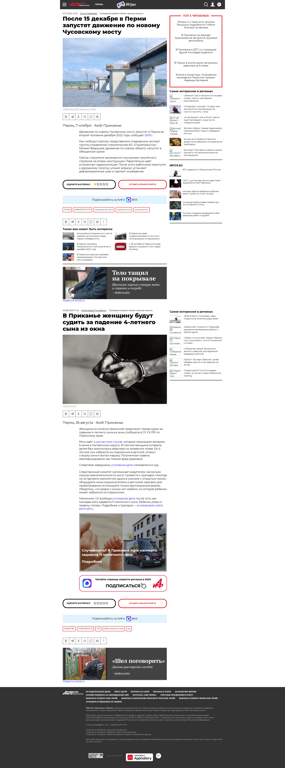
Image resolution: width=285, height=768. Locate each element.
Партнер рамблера (114, 756)
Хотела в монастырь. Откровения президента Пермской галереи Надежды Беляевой (196, 77)
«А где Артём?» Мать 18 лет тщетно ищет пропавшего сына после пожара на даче (202, 120)
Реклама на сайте (140, 692)
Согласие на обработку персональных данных (106, 730)
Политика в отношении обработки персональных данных (111, 732)
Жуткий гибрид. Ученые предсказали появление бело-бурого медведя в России (203, 131)
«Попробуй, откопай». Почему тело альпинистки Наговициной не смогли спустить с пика (202, 109)
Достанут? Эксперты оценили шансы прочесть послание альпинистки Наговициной (203, 152)
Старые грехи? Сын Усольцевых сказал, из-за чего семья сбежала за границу (202, 373)
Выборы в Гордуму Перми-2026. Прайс (198, 698)
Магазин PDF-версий (185, 692)
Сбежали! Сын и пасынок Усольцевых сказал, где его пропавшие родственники (203, 98)
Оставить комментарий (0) (142, 184)
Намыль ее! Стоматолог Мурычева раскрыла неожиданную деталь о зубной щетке (201, 329)
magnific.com (70, 406)
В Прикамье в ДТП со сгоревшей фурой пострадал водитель (196, 51)
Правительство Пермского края (79, 109)
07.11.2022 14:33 (70, 13)
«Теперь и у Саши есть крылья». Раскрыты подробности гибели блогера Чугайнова (196, 25)
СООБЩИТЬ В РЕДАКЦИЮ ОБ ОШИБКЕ (104, 702)
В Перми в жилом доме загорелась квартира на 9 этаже (196, 64)
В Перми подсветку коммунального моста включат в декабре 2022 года (94, 246)
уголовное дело (122, 465)
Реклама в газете (162, 692)
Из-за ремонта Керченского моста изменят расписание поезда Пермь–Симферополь (94, 236)
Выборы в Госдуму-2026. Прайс (102, 698)
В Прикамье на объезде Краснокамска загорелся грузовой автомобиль (196, 38)
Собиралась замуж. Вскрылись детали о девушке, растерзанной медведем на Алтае (201, 351)
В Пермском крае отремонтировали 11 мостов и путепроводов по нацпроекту (144, 236)
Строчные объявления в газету (176, 695)
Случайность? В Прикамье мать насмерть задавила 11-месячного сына (119, 552)
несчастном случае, (110, 441)
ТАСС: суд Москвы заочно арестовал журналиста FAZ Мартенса (202, 181)
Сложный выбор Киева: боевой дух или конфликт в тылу (201, 203)
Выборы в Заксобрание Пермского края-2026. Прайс (148, 698)
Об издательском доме (98, 692)
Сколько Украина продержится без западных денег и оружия (201, 214)
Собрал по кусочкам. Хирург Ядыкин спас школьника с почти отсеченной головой (203, 340)
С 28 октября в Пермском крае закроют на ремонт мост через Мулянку (144, 246)
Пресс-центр (120, 692)
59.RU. (149, 135)
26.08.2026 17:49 (71, 310)
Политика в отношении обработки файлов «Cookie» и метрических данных (118, 734)
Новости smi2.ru (74, 300)
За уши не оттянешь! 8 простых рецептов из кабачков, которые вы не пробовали (203, 142)
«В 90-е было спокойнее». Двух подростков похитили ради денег (201, 317)
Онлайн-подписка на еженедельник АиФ (107, 695)
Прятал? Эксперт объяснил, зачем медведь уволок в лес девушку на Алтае (201, 362)
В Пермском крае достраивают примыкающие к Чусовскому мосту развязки (93, 257)
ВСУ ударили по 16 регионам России (202, 170)
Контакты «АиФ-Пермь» (145, 695)
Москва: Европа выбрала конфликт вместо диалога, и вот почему (201, 192)
